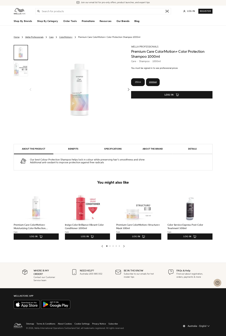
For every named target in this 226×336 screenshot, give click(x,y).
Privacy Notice (99, 323)
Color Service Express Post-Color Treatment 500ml (185, 226)
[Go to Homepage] (19, 11)
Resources (106, 21)
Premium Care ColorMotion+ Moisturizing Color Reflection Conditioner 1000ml (30, 226)
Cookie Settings (82, 323)
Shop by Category (47, 21)
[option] (106, 245)
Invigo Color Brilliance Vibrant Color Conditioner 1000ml (84, 226)
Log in (169, 94)
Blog (136, 21)
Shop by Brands (23, 21)
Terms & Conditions (46, 323)
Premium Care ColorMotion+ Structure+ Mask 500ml (138, 226)
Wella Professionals (34, 37)
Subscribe (113, 323)
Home (17, 37)
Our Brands (122, 21)
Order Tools (70, 21)
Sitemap (30, 323)
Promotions (88, 21)
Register (205, 11)
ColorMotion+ (66, 37)
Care (51, 37)
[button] (38, 11)
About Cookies (65, 323)
